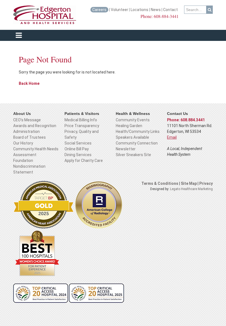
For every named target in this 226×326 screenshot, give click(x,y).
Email (172, 137)
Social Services (78, 143)
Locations (139, 9)
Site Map (189, 183)
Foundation (23, 160)
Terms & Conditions (159, 183)
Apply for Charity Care (83, 160)
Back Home (29, 83)
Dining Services (78, 155)
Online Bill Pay (76, 149)
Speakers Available (132, 137)
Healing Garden (129, 125)
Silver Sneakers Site (133, 155)
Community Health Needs (35, 149)
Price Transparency (81, 125)
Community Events (133, 120)
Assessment (24, 155)
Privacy (206, 183)
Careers (99, 9)
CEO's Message (27, 120)
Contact (171, 9)
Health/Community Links (138, 131)
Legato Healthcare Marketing (191, 189)
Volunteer (119, 9)
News (156, 9)
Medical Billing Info (80, 120)
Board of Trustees (29, 137)
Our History (23, 143)
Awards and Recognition (34, 125)
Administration (26, 131)
